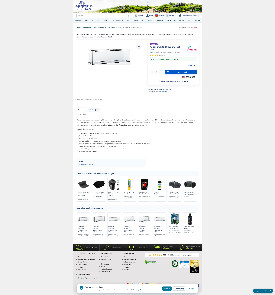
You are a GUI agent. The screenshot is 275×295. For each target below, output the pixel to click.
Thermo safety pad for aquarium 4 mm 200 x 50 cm (83, 194)
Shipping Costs (106, 259)
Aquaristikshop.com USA (186, 27)
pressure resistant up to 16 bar (189, 195)
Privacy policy (82, 264)
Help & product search (263, 291)
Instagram (127, 269)
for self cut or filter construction (97, 197)
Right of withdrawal (84, 274)
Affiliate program (129, 262)
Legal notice (82, 269)
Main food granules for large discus (144, 197)
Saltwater (197, 20)
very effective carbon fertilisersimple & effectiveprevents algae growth (159, 197)
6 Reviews (162, 55)
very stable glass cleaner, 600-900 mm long (129, 197)
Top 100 (103, 266)
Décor (106, 20)
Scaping (181, 20)
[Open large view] (139, 45)
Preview (84, 189)
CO (98, 20)
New (86, 20)
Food (128, 20)
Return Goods (82, 262)
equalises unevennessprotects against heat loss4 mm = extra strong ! (84, 198)
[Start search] (128, 15)
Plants (136, 20)
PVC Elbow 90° (188, 192)
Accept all (167, 289)
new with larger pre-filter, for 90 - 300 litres (175, 231)
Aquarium (78, 20)
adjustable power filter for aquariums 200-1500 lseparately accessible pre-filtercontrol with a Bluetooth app (114, 198)
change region (162, 91)
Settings (191, 289)
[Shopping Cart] (180, 15)
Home (80, 257)
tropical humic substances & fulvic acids (189, 231)
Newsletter (127, 264)
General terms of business (86, 259)
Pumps (150, 20)
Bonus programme (130, 259)
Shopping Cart (105, 271)
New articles (105, 264)
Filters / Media (117, 20)
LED (92, 20)
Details (142, 290)
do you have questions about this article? (175, 81)
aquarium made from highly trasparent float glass (83, 235)
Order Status (105, 257)
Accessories (171, 20)
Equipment (160, 20)
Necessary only (179, 289)
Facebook (127, 267)
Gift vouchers (128, 257)
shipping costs (167, 89)
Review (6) (93, 110)
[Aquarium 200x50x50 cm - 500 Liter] (109, 56)
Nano (189, 20)
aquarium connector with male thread (174, 197)
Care (142, 20)
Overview (81, 110)
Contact (80, 267)
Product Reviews (106, 269)
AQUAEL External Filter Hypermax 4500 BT (113, 194)
